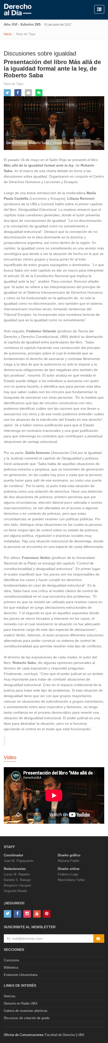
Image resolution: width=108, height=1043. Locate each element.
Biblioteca (11, 967)
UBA (81, 1035)
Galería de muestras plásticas (25, 1011)
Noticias (10, 996)
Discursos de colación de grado (26, 1018)
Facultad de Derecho (60, 1035)
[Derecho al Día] (17, 10)
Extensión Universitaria (20, 975)
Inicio (8, 34)
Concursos (11, 960)
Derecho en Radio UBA (20, 1003)
